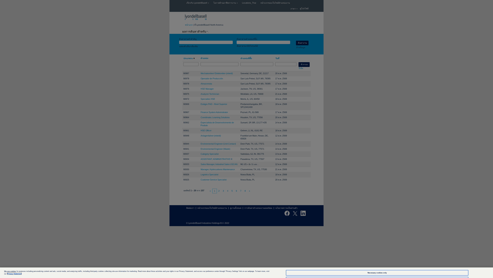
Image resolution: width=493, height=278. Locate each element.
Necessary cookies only (377, 273)
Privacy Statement (14, 274)
